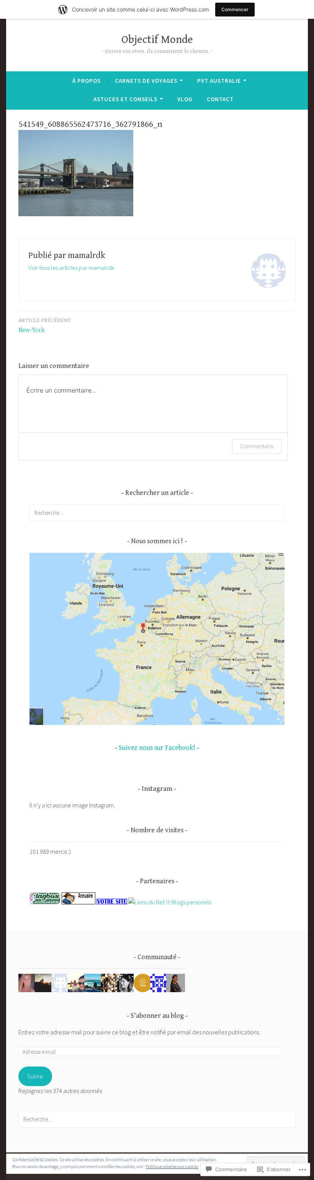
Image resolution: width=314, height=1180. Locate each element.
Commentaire (256, 446)
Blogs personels (191, 902)
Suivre (35, 1076)
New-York (44, 325)
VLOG (185, 99)
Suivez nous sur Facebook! (157, 748)
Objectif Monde (157, 39)
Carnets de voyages (146, 80)
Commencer (235, 9)
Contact (220, 99)
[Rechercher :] (157, 512)
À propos (86, 80)
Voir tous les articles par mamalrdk (71, 267)
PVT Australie (219, 80)
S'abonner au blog (157, 1016)
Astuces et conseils (125, 99)
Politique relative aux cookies (172, 1166)
